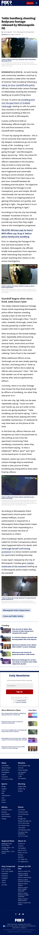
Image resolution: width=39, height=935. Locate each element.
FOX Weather (22, 778)
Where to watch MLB (24, 877)
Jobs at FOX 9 (22, 850)
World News (5, 770)
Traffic (20, 776)
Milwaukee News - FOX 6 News (7, 844)
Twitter (4, 880)
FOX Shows (21, 810)
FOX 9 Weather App (24, 765)
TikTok (4, 882)
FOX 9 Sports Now (23, 825)
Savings (4, 819)
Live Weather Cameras (22, 773)
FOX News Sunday (7, 779)
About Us (22, 841)
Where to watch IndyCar (23, 884)
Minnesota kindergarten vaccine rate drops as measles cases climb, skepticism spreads (24, 662)
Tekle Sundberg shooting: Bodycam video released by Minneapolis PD (19, 60)
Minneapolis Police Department (25, 32)
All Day (20, 816)
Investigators (5, 772)
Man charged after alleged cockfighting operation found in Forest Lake (14, 714)
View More (32, 710)
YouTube (4, 885)
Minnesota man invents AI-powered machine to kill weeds (12, 722)
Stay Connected (8, 866)
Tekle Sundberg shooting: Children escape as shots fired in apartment (18, 286)
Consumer (5, 777)
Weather (21, 763)
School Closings (23, 770)
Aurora (4, 802)
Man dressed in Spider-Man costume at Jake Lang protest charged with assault (23, 631)
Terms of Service (20, 702)
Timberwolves (6, 795)
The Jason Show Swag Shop (23, 833)
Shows (20, 807)
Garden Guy (21, 789)
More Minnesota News (11, 710)
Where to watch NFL (24, 871)
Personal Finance (7, 810)
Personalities (22, 848)
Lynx (3, 798)
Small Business (6, 816)
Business (4, 812)
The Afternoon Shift (24, 830)
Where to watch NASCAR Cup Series (24, 880)
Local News (5, 765)
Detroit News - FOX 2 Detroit (8, 852)
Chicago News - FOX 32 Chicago (8, 848)
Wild (3, 793)
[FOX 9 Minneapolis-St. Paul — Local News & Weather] (7, 3)
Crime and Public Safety (13, 616)
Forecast (20, 768)
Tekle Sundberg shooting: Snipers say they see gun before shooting (18, 497)
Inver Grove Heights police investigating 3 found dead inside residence (14, 730)
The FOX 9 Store (23, 836)
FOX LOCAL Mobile (7, 871)
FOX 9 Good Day (23, 814)
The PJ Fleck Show (23, 823)
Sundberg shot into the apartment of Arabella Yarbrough (18, 103)
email (23, 914)
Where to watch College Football (23, 874)
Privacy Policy (21, 701)
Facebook (5, 876)
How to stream (6, 869)
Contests (20, 846)
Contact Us (21, 843)
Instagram (5, 878)
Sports (4, 784)
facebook (15, 914)
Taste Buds (21, 828)
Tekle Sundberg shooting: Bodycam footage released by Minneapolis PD (19, 598)
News (4, 763)
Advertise (21, 857)
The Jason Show (23, 812)
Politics (4, 774)
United (3, 800)
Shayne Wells (22, 786)
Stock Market (6, 814)
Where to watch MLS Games (24, 903)
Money (4, 807)
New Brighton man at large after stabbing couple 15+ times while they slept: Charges (14, 739)
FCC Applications (23, 861)
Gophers (4, 789)
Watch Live (30, 3)
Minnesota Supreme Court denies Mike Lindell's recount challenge (13, 747)
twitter (19, 914)
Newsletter (5, 873)
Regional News (8, 841)
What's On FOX (22, 852)
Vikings (4, 786)
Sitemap (20, 855)
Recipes (20, 791)
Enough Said (22, 819)
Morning (21, 784)
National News (6, 768)
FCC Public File (22, 859)
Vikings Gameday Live (24, 821)
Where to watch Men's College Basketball (23, 889)
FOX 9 (14, 32)
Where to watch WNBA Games (23, 899)
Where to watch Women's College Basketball (23, 894)
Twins (3, 791)
